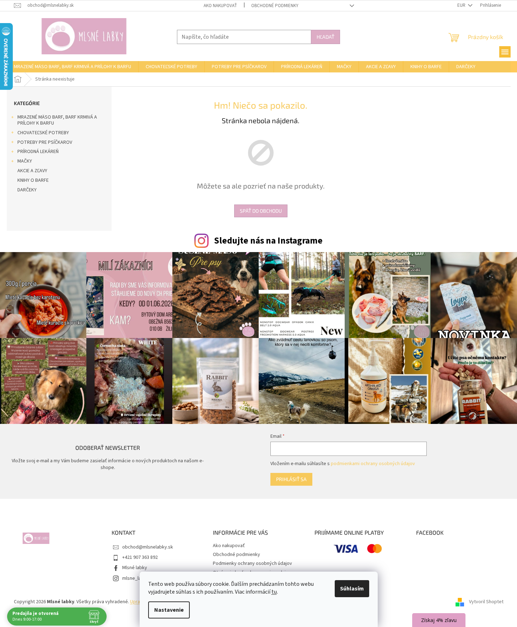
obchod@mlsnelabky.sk (147, 547)
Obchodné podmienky (274, 5)
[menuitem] (72, 66)
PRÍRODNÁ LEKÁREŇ (38, 151)
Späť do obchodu (261, 211)
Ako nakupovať (220, 5)
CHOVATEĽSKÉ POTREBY (43, 132)
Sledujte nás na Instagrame (268, 240)
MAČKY (24, 161)
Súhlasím (352, 589)
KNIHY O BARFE (33, 180)
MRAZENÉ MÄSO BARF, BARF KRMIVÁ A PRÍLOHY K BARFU (57, 120)
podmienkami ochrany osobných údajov (373, 463)
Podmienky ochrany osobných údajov (252, 563)
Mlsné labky (134, 567)
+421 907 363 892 (140, 557)
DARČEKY (27, 189)
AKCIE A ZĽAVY (32, 170)
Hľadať (325, 37)
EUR (462, 5)
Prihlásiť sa (291, 479)
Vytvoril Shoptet (486, 601)
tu (274, 592)
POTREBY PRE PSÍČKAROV (44, 142)
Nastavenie (169, 610)
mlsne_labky (135, 578)
